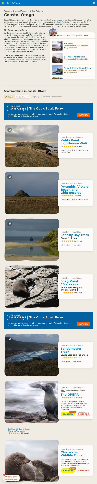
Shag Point (8, 49)
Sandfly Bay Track (75, 235)
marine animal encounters (31, 59)
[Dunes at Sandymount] (32, 239)
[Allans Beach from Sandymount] (32, 354)
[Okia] (32, 192)
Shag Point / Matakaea (69, 282)
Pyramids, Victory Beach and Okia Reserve (75, 189)
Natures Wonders (16, 431)
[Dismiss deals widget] (4, 475)
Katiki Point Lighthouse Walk (74, 141)
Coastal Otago (76, 137)
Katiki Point (61, 22)
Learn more (33, 116)
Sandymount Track (71, 350)
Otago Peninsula (16, 33)
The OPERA (70, 394)
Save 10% (83, 115)
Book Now (68, 414)
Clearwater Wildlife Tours (71, 453)
